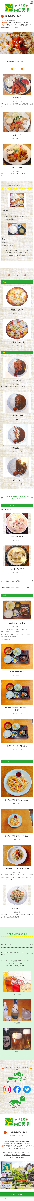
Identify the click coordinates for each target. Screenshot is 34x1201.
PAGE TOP (28, 1199)
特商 (17, 1157)
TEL (5, 1199)
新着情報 (21, 1157)
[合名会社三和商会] (17, 8)
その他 (23, 1152)
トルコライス (10, 1152)
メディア (12, 1157)
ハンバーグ (18, 1152)
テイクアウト (16, 1155)
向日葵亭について (25, 1155)
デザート (8, 1155)
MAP (17, 1199)
